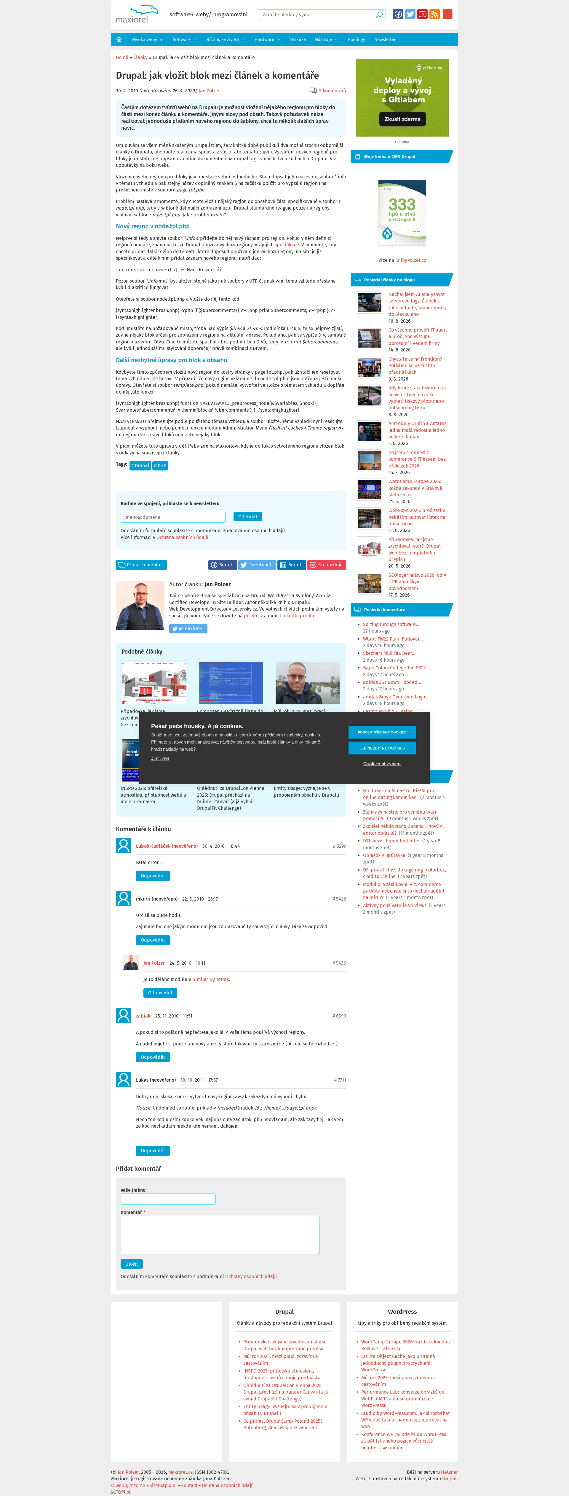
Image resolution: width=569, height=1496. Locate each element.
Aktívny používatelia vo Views (394, 905)
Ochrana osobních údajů (182, 537)
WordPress (402, 1312)
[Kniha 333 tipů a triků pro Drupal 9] (402, 213)
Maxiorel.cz (180, 1472)
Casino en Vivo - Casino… (389, 711)
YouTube (422, 14)
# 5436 (339, 963)
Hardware (264, 39)
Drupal (142, 465)
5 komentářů (332, 91)
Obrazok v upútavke (384, 855)
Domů (119, 39)
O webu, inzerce (128, 1485)
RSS (434, 14)
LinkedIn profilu (297, 616)
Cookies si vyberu (382, 764)
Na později (329, 565)
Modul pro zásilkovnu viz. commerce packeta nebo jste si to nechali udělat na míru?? (404, 891)
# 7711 (340, 1080)
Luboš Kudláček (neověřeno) (167, 846)
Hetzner (449, 1472)
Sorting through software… (391, 624)
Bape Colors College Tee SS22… (396, 668)
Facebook (398, 14)
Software (182, 39)
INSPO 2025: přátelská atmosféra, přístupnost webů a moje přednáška (153, 794)
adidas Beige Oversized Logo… (396, 697)
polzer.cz (253, 616)
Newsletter (385, 39)
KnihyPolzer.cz (410, 260)
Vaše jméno (133, 1190)
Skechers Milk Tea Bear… (389, 653)
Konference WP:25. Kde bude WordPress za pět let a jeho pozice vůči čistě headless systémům (403, 1441)
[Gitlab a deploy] (402, 135)
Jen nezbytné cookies (382, 748)
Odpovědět (153, 876)
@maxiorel (191, 628)
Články (140, 57)
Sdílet (225, 565)
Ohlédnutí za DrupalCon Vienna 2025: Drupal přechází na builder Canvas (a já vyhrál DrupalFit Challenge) (285, 1392)
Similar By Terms (211, 979)
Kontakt (189, 1485)
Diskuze (298, 39)
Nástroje (323, 39)
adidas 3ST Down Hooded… (392, 682)
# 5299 (339, 846)
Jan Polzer (209, 91)
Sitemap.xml (163, 1485)
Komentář (131, 1212)
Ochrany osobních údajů (251, 1276)
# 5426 (339, 899)
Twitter (410, 14)
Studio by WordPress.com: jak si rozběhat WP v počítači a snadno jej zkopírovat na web (405, 1420)
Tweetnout (260, 565)
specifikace (287, 245)
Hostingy (356, 39)
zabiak (143, 1016)
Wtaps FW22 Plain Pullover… (393, 639)
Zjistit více (160, 758)
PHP (162, 465)
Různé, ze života (223, 39)
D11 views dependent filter (391, 841)
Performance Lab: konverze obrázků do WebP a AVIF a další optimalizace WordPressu (403, 1398)
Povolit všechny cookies (382, 732)
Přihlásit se (447, 14)
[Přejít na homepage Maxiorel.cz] (137, 21)
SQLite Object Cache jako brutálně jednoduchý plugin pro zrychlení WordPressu (398, 1363)
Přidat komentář (144, 565)
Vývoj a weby (144, 39)
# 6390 (339, 1016)
